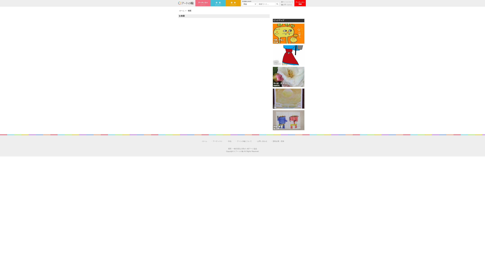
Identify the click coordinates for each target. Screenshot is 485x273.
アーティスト (203, 3)
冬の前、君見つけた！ (282, 83)
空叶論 (275, 42)
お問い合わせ (287, 5)
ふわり (276, 105)
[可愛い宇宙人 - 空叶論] (288, 34)
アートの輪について (244, 141)
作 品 (218, 3)
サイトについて (288, 2)
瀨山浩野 (276, 129)
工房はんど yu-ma (280, 64)
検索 (189, 10)
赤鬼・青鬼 (277, 127)
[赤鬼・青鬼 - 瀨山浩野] (288, 120)
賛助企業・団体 (278, 141)
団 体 (233, 3)
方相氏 (276, 62)
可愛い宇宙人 (278, 40)
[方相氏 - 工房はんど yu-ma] (288, 55)
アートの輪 (185, 3)
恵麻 (274, 107)
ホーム (181, 10)
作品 (229, 141)
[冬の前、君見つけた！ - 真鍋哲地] (288, 77)
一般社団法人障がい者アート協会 (244, 148)
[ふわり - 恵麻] (288, 99)
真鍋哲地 (276, 85)
